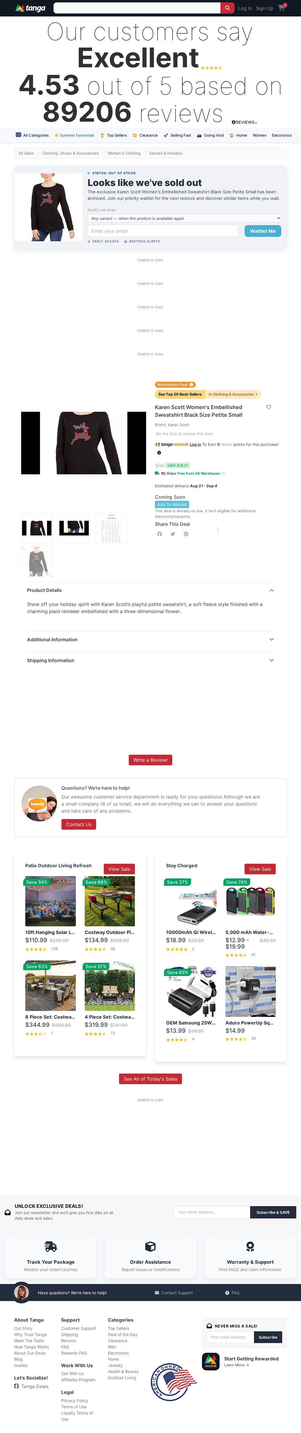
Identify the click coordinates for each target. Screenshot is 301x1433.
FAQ (236, 1292)
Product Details (44, 590)
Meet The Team (29, 1340)
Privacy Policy (74, 1400)
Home (238, 135)
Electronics (282, 135)
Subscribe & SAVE (273, 1212)
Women (260, 135)
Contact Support (177, 1292)
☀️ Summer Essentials (74, 135)
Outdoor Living (122, 1377)
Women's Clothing (124, 153)
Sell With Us (72, 1373)
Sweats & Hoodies (166, 153)
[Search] (227, 8)
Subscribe (268, 1337)
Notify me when (102, 210)
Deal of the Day (123, 1334)
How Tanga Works (31, 1346)
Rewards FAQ (74, 1352)
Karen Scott (178, 424)
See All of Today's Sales (150, 1079)
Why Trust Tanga (30, 1334)
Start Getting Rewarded (251, 1359)
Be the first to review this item (184, 433)
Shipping (69, 1334)
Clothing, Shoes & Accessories (71, 153)
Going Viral (210, 135)
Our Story (23, 1328)
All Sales (26, 153)
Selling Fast (177, 135)
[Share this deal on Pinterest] (187, 534)
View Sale (119, 869)
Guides (20, 1365)
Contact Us (78, 824)
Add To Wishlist (172, 504)
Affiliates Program (78, 1379)
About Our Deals (30, 1352)
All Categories (35, 135)
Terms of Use (73, 1406)
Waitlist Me (263, 231)
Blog (18, 1359)
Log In (245, 8)
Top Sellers (113, 135)
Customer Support (78, 1328)
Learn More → (236, 1365)
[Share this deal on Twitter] (174, 534)
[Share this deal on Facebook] (161, 534)
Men (112, 1346)
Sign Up (264, 8)
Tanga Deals (35, 1386)
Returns (68, 1340)
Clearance (145, 135)
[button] (159, 453)
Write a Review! (150, 760)
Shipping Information (50, 660)
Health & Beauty (123, 1371)
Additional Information (52, 639)
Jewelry (115, 1365)
